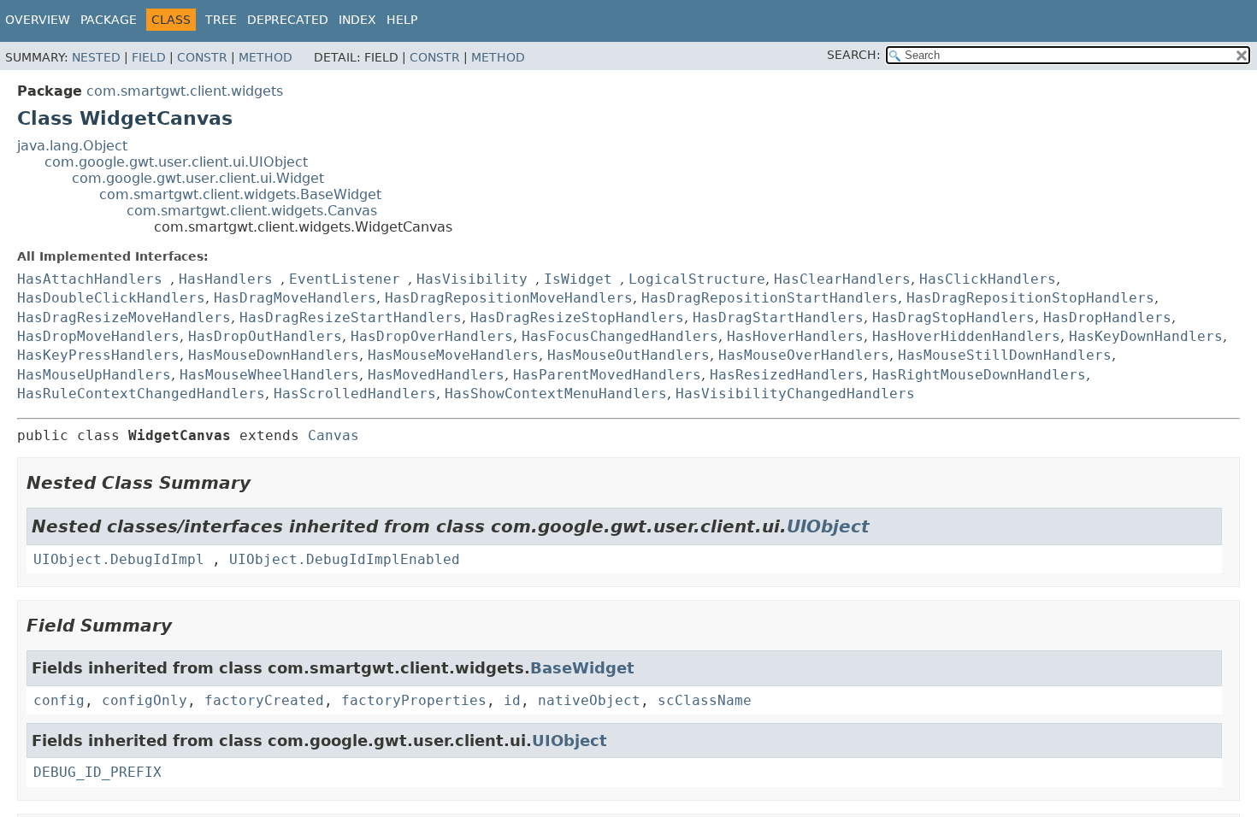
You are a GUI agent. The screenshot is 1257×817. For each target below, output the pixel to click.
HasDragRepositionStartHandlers (769, 298)
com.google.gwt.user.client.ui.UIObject (176, 162)
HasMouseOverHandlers (803, 355)
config (59, 700)
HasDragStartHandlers (778, 317)
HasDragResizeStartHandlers (350, 317)
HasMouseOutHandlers (628, 355)
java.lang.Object (72, 146)
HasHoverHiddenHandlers (966, 336)
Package (108, 19)
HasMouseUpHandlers (94, 375)
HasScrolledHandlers (355, 393)
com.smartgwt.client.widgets (184, 91)
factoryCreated (264, 700)
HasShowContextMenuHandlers (556, 393)
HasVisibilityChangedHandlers (795, 393)
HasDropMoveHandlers (98, 336)
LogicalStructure (696, 279)
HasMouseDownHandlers (273, 355)
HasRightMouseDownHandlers (979, 375)
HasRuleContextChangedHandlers (141, 393)
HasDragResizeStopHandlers (577, 317)
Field (149, 57)
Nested (96, 57)
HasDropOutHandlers (265, 336)
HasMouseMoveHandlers (453, 355)
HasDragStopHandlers (953, 317)
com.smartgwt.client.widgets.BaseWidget (240, 194)
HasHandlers (226, 279)
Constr (202, 57)
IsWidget (578, 279)
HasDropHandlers (1107, 317)
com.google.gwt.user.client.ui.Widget (198, 178)
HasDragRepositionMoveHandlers (509, 298)
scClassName (705, 700)
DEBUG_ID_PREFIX (97, 772)
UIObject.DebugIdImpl (118, 559)
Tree (221, 19)
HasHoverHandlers (795, 336)
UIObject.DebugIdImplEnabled (344, 559)
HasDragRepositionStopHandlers (1030, 298)
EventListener (344, 279)
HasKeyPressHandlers (98, 355)
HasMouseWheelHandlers (269, 375)
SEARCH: (854, 55)
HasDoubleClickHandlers (111, 298)
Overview (37, 19)
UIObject (828, 526)
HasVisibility (472, 279)
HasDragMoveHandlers (295, 298)
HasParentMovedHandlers (607, 375)
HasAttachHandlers (89, 279)
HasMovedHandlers (436, 375)
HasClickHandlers (987, 279)
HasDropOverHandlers (432, 336)
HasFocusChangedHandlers (620, 336)
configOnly (144, 700)
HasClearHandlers (842, 279)
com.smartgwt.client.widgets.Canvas (252, 211)
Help (402, 19)
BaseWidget (582, 668)
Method (265, 57)
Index (357, 19)
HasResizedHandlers (787, 375)
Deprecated (287, 19)
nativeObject (589, 700)
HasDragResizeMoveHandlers (124, 317)
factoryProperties (414, 700)
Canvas (333, 435)
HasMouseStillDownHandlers (1005, 355)
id (512, 700)
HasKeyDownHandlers (1146, 336)
